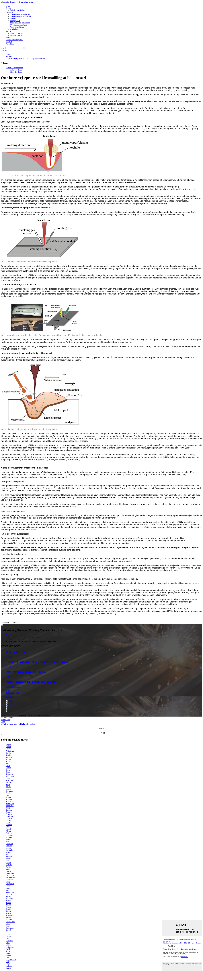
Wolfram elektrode (17, 27)
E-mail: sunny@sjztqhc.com (16, 635)
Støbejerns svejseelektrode (20, 23)
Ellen (3, 722)
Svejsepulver (15, 21)
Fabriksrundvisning (17, 10)
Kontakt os (10, 44)
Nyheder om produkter (14, 68)
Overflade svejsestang (18, 25)
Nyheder (9, 31)
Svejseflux (14, 29)
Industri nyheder (16, 33)
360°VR (9, 42)
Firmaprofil (10, 695)
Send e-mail (5, 720)
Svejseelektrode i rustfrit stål (20, 16)
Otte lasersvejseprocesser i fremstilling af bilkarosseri (25, 58)
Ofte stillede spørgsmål (14, 40)
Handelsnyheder (16, 35)
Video (8, 38)
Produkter (9, 12)
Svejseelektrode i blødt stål (20, 14)
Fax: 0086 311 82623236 (15, 639)
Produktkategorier (12, 693)
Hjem (8, 6)
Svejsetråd (14, 19)
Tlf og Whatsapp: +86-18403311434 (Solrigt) (22, 637)
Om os (8, 8)
